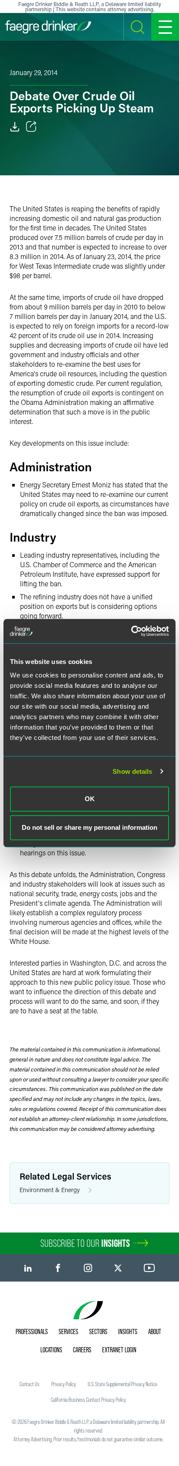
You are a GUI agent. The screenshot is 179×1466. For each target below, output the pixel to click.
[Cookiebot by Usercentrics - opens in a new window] (131, 631)
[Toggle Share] (31, 126)
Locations (51, 1350)
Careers (82, 1350)
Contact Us (30, 1384)
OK (90, 798)
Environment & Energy (50, 1190)
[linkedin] (28, 1268)
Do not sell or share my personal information (89, 827)
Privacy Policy (63, 1384)
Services (68, 1331)
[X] (118, 1268)
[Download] (15, 126)
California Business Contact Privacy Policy (88, 1399)
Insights (127, 1331)
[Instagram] (88, 1268)
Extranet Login (119, 1350)
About (154, 1331)
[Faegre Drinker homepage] (48, 26)
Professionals (32, 1331)
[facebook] (58, 1268)
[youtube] (149, 1268)
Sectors (98, 1331)
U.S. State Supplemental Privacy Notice (122, 1384)
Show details (132, 771)
